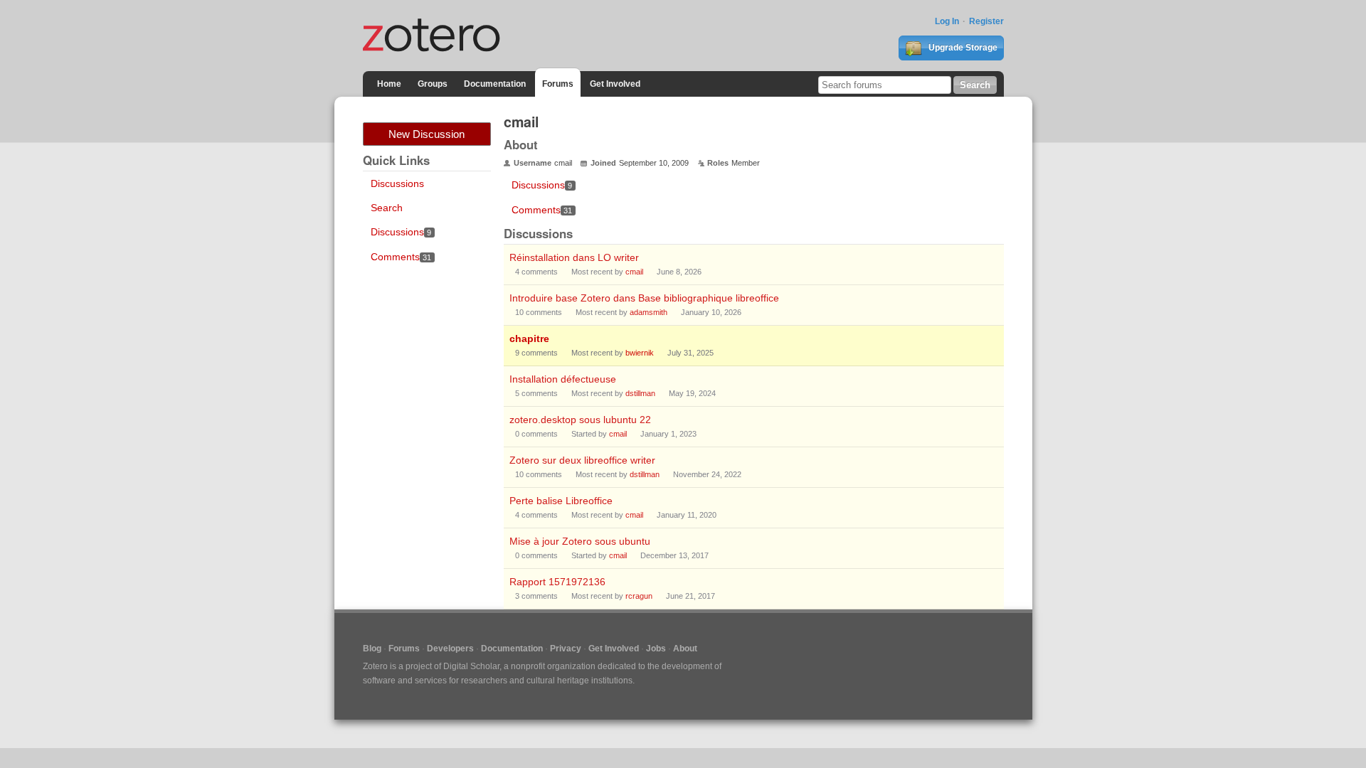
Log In (947, 21)
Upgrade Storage (961, 48)
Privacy (565, 649)
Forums (557, 84)
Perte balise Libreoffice (561, 500)
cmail (634, 271)
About (685, 649)
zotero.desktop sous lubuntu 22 (580, 419)
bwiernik (639, 352)
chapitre (529, 338)
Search (387, 207)
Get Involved (615, 84)
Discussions (397, 183)
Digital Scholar (471, 666)
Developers (450, 649)
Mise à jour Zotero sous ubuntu (579, 541)
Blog (372, 649)
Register (986, 21)
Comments (401, 256)
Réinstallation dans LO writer (574, 257)
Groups (433, 84)
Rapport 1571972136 (557, 581)
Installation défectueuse (562, 379)
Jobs (656, 649)
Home (389, 84)
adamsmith (648, 312)
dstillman (640, 393)
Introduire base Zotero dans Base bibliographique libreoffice (644, 298)
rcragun (638, 596)
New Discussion (426, 134)
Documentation (495, 84)
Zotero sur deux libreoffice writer (582, 460)
